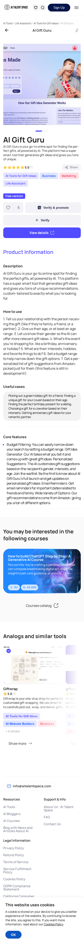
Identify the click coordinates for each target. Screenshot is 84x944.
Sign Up (59, 7)
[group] (42, 84)
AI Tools (9, 807)
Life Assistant (16, 183)
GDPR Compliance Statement (17, 888)
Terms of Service (15, 862)
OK (13, 935)
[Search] (43, 8)
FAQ (47, 817)
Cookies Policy (14, 879)
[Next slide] (74, 86)
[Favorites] (36, 8)
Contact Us (52, 824)
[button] (39, 131)
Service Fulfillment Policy (17, 870)
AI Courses (11, 820)
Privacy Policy (13, 848)
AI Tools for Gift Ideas (21, 176)
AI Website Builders (20, 723)
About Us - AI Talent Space (58, 808)
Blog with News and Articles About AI (18, 829)
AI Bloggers (11, 814)
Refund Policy (13, 855)
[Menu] (76, 7)
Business (49, 176)
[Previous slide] (10, 86)
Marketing (69, 176)
